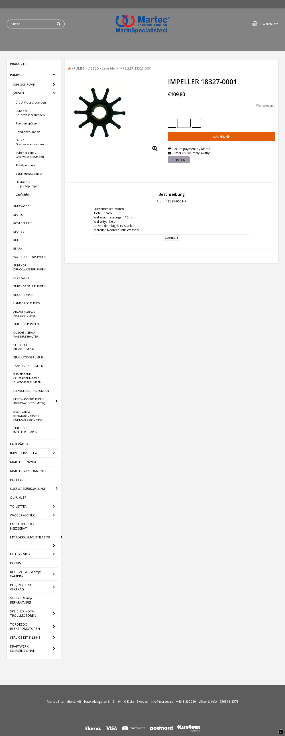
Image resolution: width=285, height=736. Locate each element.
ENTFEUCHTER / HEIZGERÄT (22, 526)
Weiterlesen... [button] (265, 105)
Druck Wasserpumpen (31, 102)
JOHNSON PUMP (24, 84)
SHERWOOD (21, 206)
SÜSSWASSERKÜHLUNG (27, 488)
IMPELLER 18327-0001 (135, 68)
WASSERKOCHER (22, 515)
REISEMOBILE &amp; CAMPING (25, 574)
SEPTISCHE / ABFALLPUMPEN (23, 347)
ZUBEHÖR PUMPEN (26, 324)
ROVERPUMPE (22, 223)
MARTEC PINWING (23, 462)
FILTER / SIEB (20, 554)
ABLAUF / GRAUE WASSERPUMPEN (24, 314)
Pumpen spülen (26, 123)
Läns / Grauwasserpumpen (30, 142)
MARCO (18, 215)
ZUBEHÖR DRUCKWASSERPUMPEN (29, 267)
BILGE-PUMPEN (23, 295)
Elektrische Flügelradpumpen (27, 184)
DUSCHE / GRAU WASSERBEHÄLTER (25, 334)
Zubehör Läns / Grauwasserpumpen (30, 155)
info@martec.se (162, 701)
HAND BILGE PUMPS (26, 303)
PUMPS (15, 75)
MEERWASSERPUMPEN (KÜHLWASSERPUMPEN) (29, 401)
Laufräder (23, 194)
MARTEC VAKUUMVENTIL (28, 471)
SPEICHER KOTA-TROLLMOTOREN (23, 613)
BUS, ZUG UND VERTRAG (21, 587)
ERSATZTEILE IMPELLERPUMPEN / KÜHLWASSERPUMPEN (28, 416)
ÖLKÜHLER (18, 497)
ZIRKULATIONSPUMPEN (28, 357)
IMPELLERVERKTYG (24, 453)
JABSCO (18, 93)
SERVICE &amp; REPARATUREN (21, 600)
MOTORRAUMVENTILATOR (30, 537)
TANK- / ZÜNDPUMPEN (28, 366)
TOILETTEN (18, 506)
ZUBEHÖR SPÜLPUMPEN (29, 286)
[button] (265, 24)
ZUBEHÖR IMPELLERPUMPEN (25, 430)
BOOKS (15, 563)
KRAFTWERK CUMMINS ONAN (22, 648)
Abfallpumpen (25, 165)
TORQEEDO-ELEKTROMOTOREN (25, 626)
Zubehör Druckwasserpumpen (30, 113)
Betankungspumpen (29, 174)
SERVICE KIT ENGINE (25, 637)
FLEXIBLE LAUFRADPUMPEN (31, 391)
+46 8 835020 (186, 701)
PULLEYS (16, 480)
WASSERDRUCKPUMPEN (29, 257)
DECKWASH (21, 278)
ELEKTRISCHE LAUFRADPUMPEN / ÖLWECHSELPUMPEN (27, 378)
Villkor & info (208, 701)
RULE (16, 240)
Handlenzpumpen (28, 132)
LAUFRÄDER (19, 444)
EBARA (17, 248)
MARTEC (18, 232)
